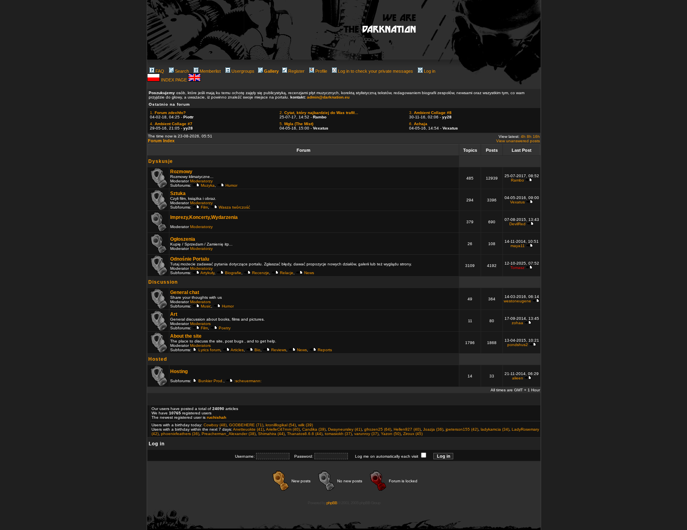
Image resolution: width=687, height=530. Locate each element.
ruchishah (216, 417)
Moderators (200, 302)
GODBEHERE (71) (246, 425)
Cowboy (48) (215, 425)
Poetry (225, 328)
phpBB (331, 503)
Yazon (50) (391, 433)
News (309, 273)
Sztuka (178, 193)
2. (318, 112)
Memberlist (210, 71)
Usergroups (242, 71)
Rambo (517, 180)
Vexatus (517, 202)
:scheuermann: (248, 381)
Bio (257, 350)
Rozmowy (181, 171)
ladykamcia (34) (495, 429)
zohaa (517, 323)
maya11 (517, 246)
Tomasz (517, 267)
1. (168, 112)
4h (523, 136)
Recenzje (260, 273)
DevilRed (517, 224)
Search (182, 71)
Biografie (233, 273)
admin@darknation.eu (328, 97)
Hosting (179, 371)
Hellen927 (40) (407, 429)
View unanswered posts (518, 141)
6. (418, 124)
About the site (186, 336)
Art (173, 314)
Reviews (278, 350)
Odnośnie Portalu (189, 259)
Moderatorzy (201, 181)
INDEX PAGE (174, 79)
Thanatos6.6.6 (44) (304, 433)
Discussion (163, 282)
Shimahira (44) (271, 433)
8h (529, 136)
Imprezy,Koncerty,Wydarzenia (204, 217)
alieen (517, 378)
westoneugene (517, 301)
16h (536, 136)
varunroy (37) (366, 433)
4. (171, 124)
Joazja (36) (433, 429)
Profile (321, 71)
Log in (429, 71)
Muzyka (208, 185)
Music (206, 306)
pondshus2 (517, 344)
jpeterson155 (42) (462, 429)
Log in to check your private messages (375, 71)
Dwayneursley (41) (345, 429)
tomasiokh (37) (338, 433)
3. (430, 112)
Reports (325, 350)
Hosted (157, 359)
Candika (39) (314, 429)
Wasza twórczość (234, 207)
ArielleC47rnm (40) (283, 429)
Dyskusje (160, 161)
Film (204, 207)
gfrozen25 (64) (377, 429)
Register (296, 71)
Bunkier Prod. (210, 381)
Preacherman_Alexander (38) (229, 433)
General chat (184, 292)
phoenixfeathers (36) (180, 433)
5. (296, 124)
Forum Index (161, 140)
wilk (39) (305, 425)
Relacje (286, 273)
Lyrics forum (209, 350)
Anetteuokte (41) (248, 429)
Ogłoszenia (182, 239)
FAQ (159, 71)
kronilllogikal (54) (281, 425)
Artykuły (207, 273)
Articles (237, 350)
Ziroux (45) (413, 433)
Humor (231, 185)
